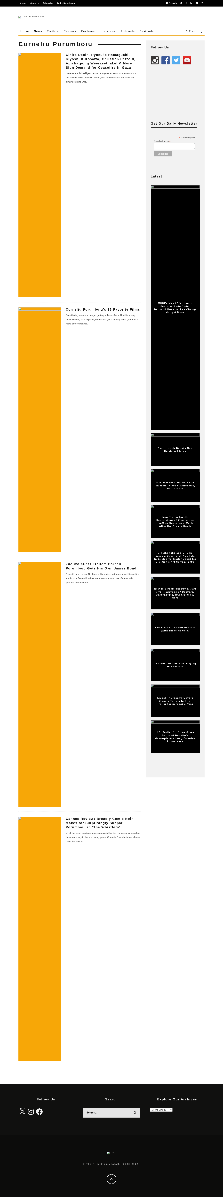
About (23, 3)
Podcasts (127, 31)
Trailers (53, 31)
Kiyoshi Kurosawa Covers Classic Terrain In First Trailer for (175, 701)
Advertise (48, 3)
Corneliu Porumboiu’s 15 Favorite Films (103, 309)
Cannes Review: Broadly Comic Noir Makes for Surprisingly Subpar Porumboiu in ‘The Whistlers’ (99, 823)
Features (88, 31)
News (38, 31)
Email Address (162, 141)
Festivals (147, 31)
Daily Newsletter (66, 3)
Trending (195, 31)
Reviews (70, 31)
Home (24, 31)
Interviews (108, 31)
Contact (34, 3)
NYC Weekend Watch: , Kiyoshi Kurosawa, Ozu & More (175, 485)
